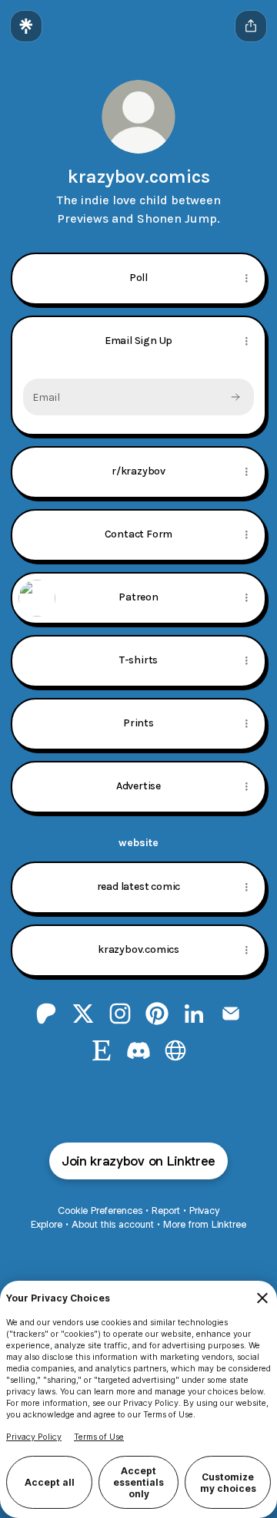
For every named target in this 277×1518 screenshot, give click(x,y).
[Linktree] (26, 26)
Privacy (204, 1210)
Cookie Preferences (100, 1210)
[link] (46, 1013)
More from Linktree (204, 1224)
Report (166, 1210)
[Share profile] (250, 26)
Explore (46, 1224)
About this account (113, 1224)
